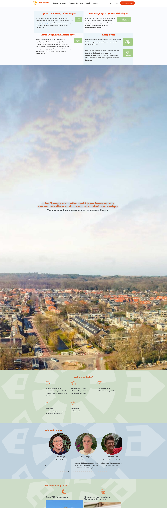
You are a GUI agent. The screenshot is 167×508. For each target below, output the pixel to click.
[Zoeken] (110, 3)
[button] (60, 471)
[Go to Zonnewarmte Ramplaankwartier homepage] (41, 2)
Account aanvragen (127, 3)
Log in (116, 3)
